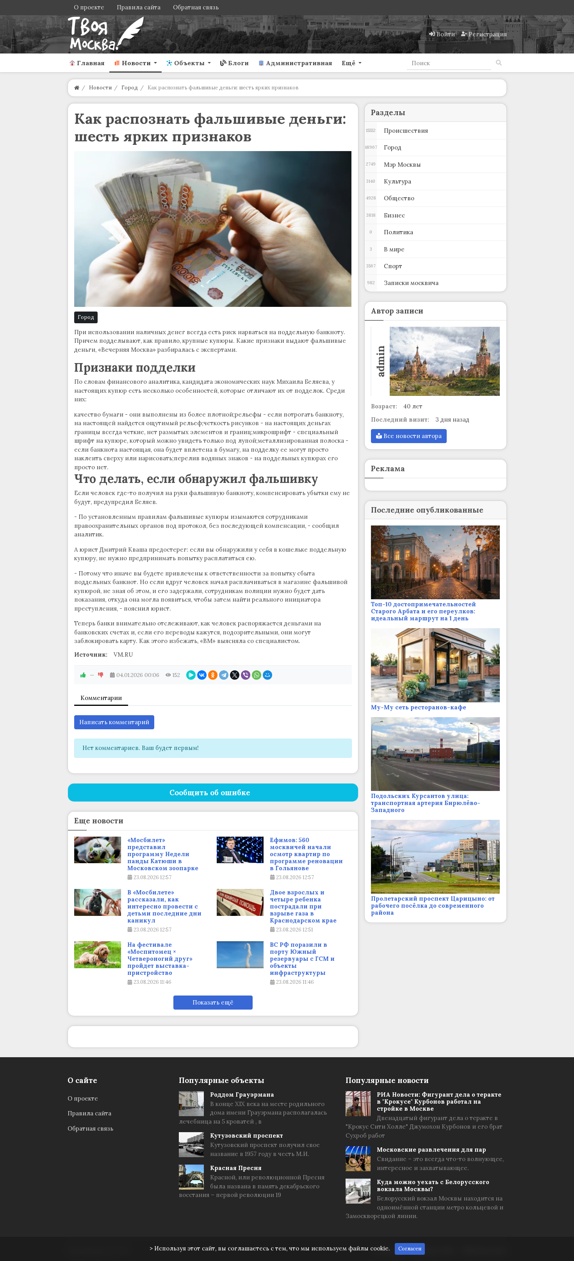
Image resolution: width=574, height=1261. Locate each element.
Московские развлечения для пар (431, 1149)
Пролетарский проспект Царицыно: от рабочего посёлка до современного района (433, 905)
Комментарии (101, 698)
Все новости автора (412, 436)
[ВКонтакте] (202, 675)
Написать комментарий (114, 722)
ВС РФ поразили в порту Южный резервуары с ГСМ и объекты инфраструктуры (302, 958)
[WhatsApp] (256, 675)
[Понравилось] (83, 675)
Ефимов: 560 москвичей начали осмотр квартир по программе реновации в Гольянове (306, 854)
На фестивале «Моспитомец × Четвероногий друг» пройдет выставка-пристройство (160, 958)
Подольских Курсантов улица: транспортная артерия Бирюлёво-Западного (425, 803)
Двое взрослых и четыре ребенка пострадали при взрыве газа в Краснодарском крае (303, 906)
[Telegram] (223, 675)
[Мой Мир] (267, 675)
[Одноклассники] (212, 675)
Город (86, 317)
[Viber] (245, 675)
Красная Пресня (236, 1168)
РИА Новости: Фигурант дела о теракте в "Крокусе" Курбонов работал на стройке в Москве (439, 1101)
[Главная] (76, 87)
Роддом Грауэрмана (242, 1094)
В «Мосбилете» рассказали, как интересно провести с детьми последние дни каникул (164, 906)
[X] (234, 675)
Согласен (409, 1248)
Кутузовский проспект (246, 1135)
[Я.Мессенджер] (191, 675)
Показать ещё (213, 1002)
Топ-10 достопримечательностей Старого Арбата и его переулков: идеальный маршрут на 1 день (423, 611)
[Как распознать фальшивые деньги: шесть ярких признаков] (213, 229)
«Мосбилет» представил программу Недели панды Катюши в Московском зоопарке (162, 854)
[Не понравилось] (100, 675)
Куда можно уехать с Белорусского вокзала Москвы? (433, 1185)
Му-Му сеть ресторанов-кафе (418, 707)
